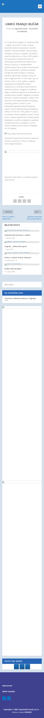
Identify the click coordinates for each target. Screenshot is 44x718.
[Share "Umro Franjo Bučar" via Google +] (24, 201)
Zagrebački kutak (20, 29)
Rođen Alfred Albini (13, 269)
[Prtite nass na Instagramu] (22, 666)
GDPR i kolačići (8, 691)
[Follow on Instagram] (9, 698)
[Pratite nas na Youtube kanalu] (27, 666)
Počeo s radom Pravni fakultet (18, 257)
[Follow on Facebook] (4, 698)
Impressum (7, 685)
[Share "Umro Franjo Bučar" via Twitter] (19, 201)
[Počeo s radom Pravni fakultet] (22, 253)
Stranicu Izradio (22, 712)
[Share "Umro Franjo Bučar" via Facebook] (15, 201)
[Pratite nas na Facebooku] (16, 666)
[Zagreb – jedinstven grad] (22, 242)
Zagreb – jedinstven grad (16, 246)
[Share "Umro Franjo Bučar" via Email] (29, 201)
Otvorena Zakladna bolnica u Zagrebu (20, 298)
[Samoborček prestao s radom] (22, 231)
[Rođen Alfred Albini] (22, 264)
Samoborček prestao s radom (18, 235)
